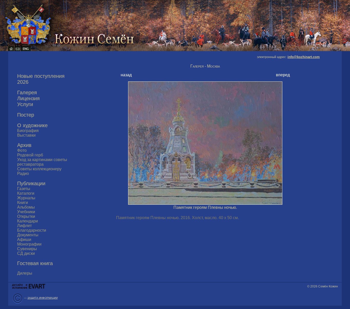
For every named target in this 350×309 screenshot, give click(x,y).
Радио (23, 173)
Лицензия (28, 98)
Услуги (25, 104)
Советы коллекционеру (39, 169)
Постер (25, 115)
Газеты (23, 188)
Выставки (26, 135)
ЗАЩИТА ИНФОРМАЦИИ (42, 297)
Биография (28, 130)
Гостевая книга (35, 263)
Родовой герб (30, 155)
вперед (283, 75)
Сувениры (27, 249)
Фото (22, 150)
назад (126, 75)
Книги (22, 202)
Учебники (26, 212)
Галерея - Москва (205, 66)
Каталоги (25, 193)
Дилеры (24, 273)
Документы (27, 235)
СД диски (26, 253)
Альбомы (26, 207)
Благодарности (31, 230)
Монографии (29, 244)
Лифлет (24, 225)
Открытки (26, 216)
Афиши (24, 239)
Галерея (27, 92)
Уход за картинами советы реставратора (42, 161)
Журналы (26, 198)
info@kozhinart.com (303, 57)
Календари (27, 221)
